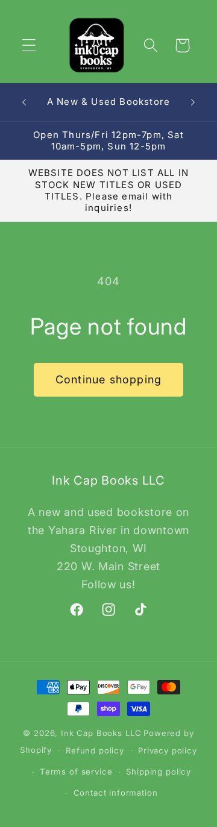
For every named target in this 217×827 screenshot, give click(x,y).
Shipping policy (158, 771)
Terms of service (76, 771)
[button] (29, 45)
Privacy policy (167, 750)
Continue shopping (108, 379)
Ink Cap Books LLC (101, 733)
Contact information (116, 792)
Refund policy (95, 750)
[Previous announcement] (24, 102)
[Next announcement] (193, 102)
